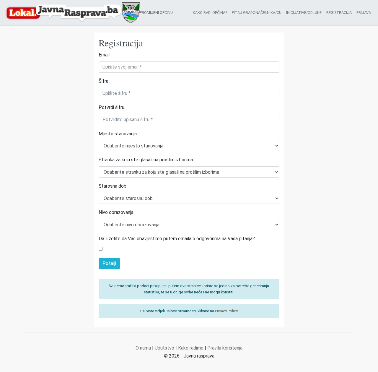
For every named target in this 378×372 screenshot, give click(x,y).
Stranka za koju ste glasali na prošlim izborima (146, 160)
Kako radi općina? (210, 12)
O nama (143, 348)
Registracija (339, 12)
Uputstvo (164, 348)
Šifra (103, 81)
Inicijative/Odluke (304, 12)
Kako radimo (190, 348)
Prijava (363, 12)
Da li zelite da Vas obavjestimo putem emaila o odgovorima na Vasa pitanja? (177, 238)
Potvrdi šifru (111, 107)
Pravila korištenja (224, 348)
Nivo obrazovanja (116, 212)
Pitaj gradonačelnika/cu (256, 12)
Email (104, 55)
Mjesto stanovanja (118, 134)
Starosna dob (112, 186)
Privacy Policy (226, 311)
